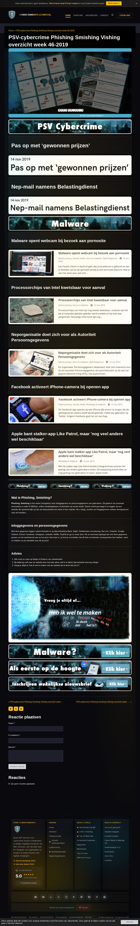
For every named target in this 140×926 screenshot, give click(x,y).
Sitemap (88, 917)
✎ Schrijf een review (28, 883)
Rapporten (81, 845)
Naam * (11, 723)
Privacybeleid (61, 917)
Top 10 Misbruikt (86, 836)
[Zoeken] (112, 15)
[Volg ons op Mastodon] (81, 897)
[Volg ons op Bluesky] (74, 897)
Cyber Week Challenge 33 (115, 841)
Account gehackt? (112, 827)
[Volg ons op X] (58, 897)
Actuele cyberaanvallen (58, 841)
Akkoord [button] (129, 922)
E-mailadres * (14, 735)
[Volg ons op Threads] (97, 897)
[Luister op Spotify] (104, 897)
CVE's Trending (86, 832)
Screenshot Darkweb (86, 840)
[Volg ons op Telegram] (35, 897)
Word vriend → (114, 3)
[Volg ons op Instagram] (66, 897)
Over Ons (109, 856)
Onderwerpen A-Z (112, 847)
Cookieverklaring (76, 917)
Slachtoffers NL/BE (87, 827)
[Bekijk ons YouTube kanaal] (43, 897)
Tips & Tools (82, 853)
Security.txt (33, 917)
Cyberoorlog (54, 847)
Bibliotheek (81, 849)
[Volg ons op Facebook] (89, 897)
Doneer (85, 907)
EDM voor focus (84, 857)
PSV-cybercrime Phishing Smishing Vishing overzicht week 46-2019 (45, 30)
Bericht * (12, 747)
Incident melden (111, 836)
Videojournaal (55, 836)
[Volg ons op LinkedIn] (51, 897)
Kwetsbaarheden (59, 852)
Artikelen (53, 832)
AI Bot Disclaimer (46, 917)
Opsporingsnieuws (57, 856)
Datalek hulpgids (112, 832)
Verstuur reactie (17, 766)
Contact (108, 860)
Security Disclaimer (19, 917)
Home (11, 30)
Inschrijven (109, 852)
